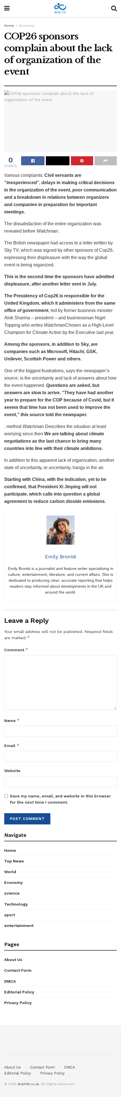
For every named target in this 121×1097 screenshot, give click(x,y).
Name (12, 720)
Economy (26, 26)
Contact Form (18, 970)
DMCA (10, 981)
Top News (14, 861)
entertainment (18, 925)
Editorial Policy (19, 992)
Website (12, 770)
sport (9, 915)
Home (9, 26)
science (12, 893)
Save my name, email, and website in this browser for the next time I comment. (60, 799)
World (10, 871)
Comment (16, 649)
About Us (13, 959)
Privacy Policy (18, 1002)
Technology (16, 904)
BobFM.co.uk (28, 1084)
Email (11, 745)
